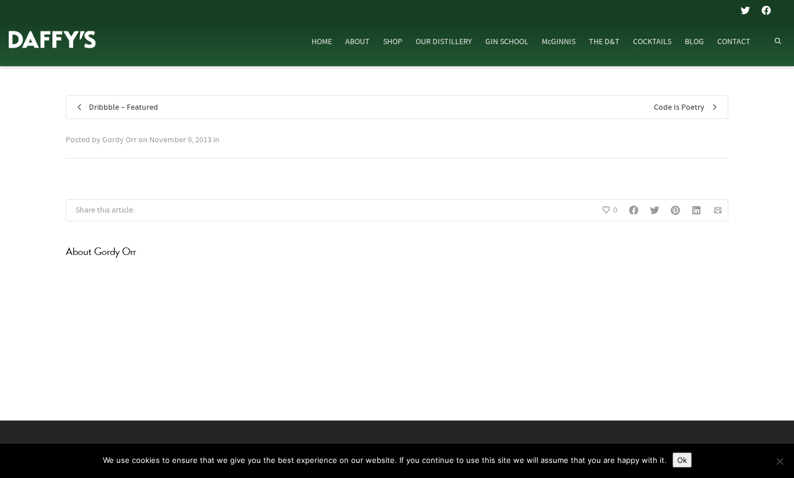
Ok (682, 460)
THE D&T (604, 42)
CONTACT (733, 42)
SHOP (392, 42)
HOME (322, 42)
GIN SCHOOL (506, 42)
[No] (779, 461)
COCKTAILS (652, 42)
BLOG (694, 42)
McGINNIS (558, 42)
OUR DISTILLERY (444, 42)
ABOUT (357, 42)
